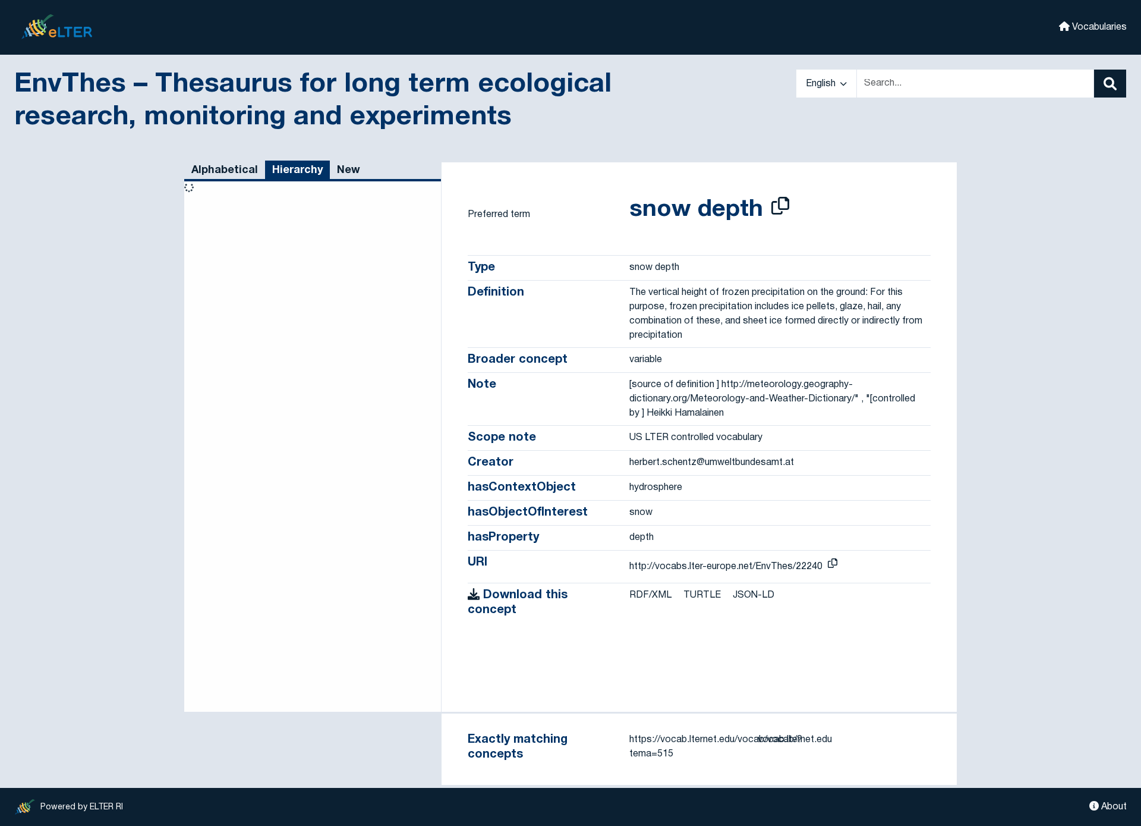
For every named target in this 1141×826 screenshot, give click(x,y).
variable (645, 360)
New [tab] (348, 170)
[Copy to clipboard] (780, 207)
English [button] (822, 84)
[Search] (1110, 83)
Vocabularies (1098, 27)
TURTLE (702, 595)
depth (641, 537)
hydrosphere (655, 487)
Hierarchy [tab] (297, 170)
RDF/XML (650, 595)
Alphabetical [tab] (224, 170)
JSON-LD (753, 595)
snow (641, 512)
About (1113, 807)
